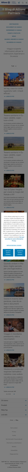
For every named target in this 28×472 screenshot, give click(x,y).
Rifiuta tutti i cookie (8, 252)
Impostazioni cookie (14, 245)
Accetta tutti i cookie (20, 252)
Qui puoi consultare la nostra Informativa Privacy (14, 239)
